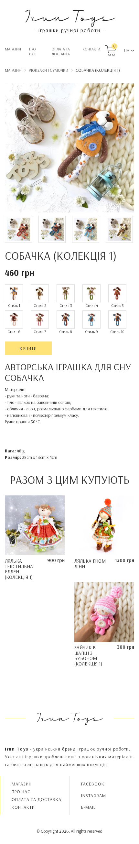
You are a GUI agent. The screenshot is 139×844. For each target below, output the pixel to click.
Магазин (13, 49)
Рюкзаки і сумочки (48, 70)
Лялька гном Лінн (90, 563)
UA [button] (126, 50)
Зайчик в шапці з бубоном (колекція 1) (88, 655)
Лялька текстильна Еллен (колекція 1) (19, 569)
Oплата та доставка (60, 51)
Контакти (91, 49)
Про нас (32, 51)
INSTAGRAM (93, 795)
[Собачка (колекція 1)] (69, 149)
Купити (28, 348)
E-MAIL (88, 807)
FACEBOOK (92, 784)
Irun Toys (69, 16)
